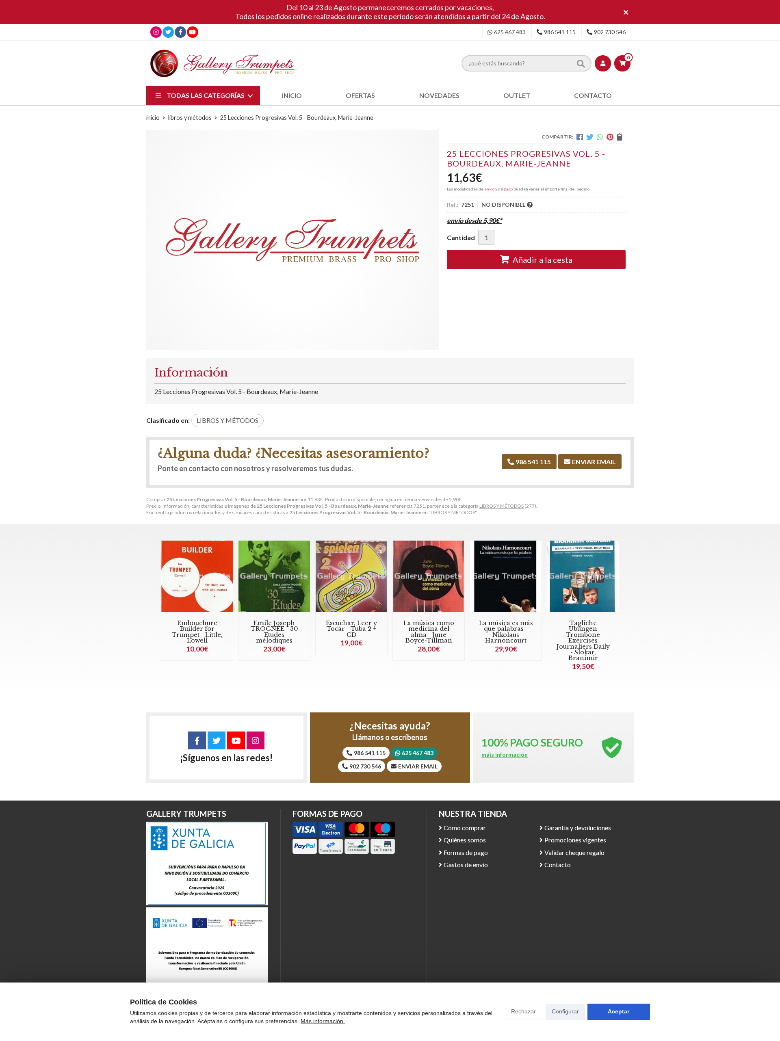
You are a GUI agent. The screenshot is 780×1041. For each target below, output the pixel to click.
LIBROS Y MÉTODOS (501, 506)
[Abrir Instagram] (156, 31)
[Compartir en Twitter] (590, 137)
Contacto (557, 864)
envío (489, 188)
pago (508, 188)
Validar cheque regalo (574, 852)
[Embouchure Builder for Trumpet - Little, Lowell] (197, 576)
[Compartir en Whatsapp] (600, 137)
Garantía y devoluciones (577, 827)
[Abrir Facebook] (180, 31)
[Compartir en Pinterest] (610, 137)
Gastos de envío (466, 864)
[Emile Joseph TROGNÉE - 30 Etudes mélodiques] (274, 576)
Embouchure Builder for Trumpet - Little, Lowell (197, 631)
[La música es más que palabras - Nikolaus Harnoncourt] (506, 576)
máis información (504, 754)
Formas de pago (466, 852)
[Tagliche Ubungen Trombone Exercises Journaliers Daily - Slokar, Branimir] (583, 576)
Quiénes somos (465, 840)
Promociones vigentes (575, 840)
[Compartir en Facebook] (579, 137)
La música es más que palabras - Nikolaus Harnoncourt (506, 631)
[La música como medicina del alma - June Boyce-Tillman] (428, 576)
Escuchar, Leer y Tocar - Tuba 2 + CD (351, 628)
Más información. (323, 1021)
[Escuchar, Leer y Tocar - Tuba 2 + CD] (351, 576)
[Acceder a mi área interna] (603, 63)
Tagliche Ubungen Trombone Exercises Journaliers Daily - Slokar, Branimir (583, 640)
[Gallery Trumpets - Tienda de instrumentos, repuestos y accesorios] (223, 63)
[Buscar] (581, 63)
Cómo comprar (465, 827)
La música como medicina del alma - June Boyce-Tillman (428, 631)
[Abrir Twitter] (168, 31)
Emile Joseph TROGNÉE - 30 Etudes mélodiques (274, 631)
